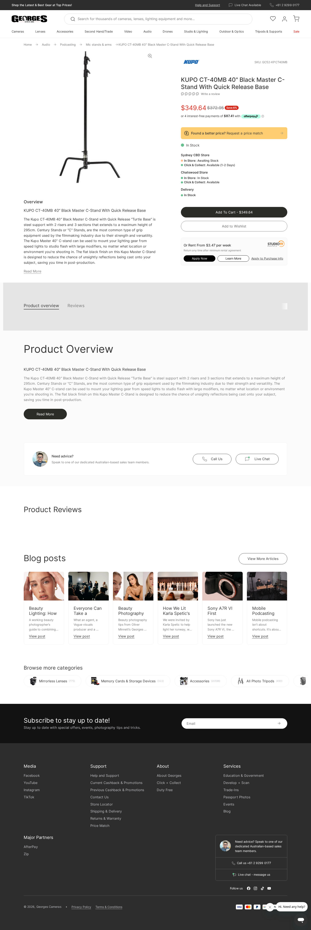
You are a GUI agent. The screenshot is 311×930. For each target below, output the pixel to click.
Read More (32, 271)
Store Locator (101, 804)
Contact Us (99, 797)
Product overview (41, 305)
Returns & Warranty (105, 818)
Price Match (100, 825)
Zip (26, 854)
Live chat (262, 459)
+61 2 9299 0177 (287, 5)
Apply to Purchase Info (267, 258)
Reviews (75, 305)
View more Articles (263, 559)
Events (228, 804)
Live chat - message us (254, 874)
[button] (29, 19)
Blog (227, 811)
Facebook (32, 775)
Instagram (32, 790)
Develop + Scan (236, 783)
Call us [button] (216, 459)
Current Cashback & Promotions (116, 783)
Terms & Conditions (108, 907)
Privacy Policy (81, 907)
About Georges (169, 775)
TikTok (29, 797)
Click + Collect (169, 783)
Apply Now (199, 258)
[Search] (74, 19)
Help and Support (207, 5)
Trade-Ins (231, 790)
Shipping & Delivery (106, 811)
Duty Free (165, 790)
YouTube (31, 783)
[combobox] (158, 19)
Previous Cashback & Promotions (117, 790)
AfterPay (31, 847)
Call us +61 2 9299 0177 (254, 863)
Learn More (233, 258)
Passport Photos (236, 797)
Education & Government (243, 775)
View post (37, 636)
